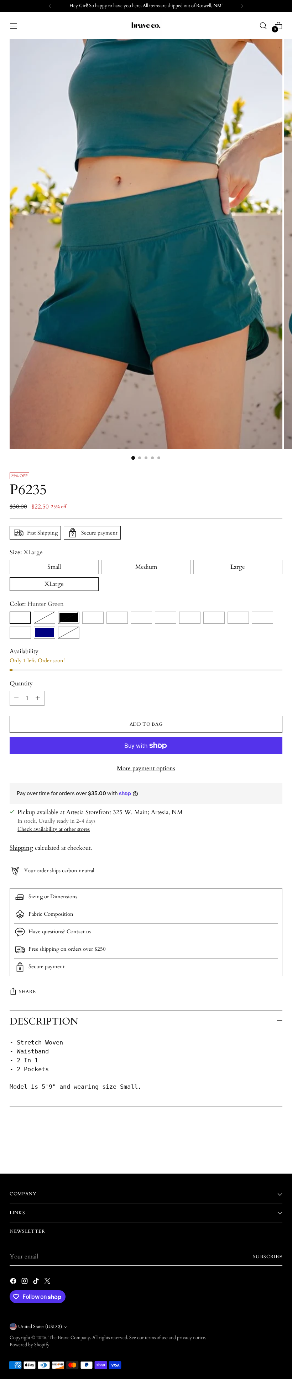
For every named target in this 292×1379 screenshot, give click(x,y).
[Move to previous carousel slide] (260, 1149)
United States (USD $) (40, 1326)
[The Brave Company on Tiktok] (36, 1282)
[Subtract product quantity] (16, 698)
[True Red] (68, 633)
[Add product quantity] (37, 698)
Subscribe (267, 1256)
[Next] (242, 6)
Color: (37, 604)
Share (27, 992)
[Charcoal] (117, 618)
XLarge (54, 584)
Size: (26, 552)
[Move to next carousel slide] (276, 1149)
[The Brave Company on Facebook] (14, 1282)
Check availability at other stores (53, 829)
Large (237, 567)
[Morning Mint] (262, 618)
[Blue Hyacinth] (93, 618)
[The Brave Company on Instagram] (25, 1282)
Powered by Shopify (29, 1345)
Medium (146, 567)
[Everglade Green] (189, 618)
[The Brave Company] (146, 25)
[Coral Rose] (141, 618)
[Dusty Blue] (165, 618)
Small (54, 567)
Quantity (21, 684)
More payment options (146, 768)
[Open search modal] (263, 25)
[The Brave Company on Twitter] (48, 1282)
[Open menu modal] (13, 25)
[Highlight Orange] (44, 618)
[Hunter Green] (20, 618)
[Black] (68, 618)
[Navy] (44, 633)
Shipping (21, 848)
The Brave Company (69, 1337)
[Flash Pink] (214, 618)
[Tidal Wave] (20, 633)
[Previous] (50, 6)
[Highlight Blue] (238, 618)
